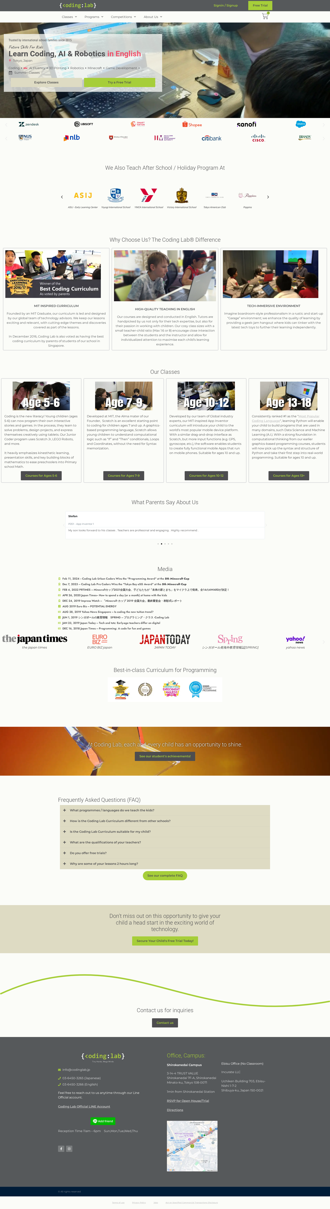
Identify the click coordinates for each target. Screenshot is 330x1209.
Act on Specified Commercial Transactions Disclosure (192, 1202)
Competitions (121, 17)
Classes (67, 17)
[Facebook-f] (61, 1149)
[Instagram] (69, 1149)
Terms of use (118, 1202)
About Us (151, 17)
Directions (175, 1110)
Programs (92, 17)
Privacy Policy (139, 1202)
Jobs (156, 1202)
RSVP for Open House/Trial (188, 1101)
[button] (6, 124)
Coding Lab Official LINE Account (84, 1106)
